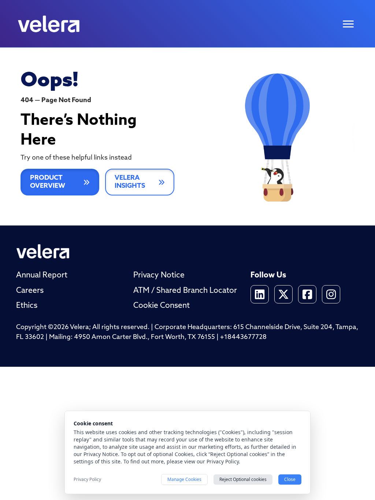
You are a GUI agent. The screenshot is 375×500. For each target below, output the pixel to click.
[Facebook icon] (307, 294)
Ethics (26, 306)
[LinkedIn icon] (259, 294)
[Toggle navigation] (348, 24)
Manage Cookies (184, 479)
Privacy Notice (159, 275)
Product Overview (47, 182)
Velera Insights (130, 182)
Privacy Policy (87, 479)
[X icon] (283, 294)
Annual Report (41, 275)
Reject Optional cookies (243, 479)
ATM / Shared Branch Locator (185, 291)
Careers (30, 291)
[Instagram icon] (331, 294)
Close (290, 479)
